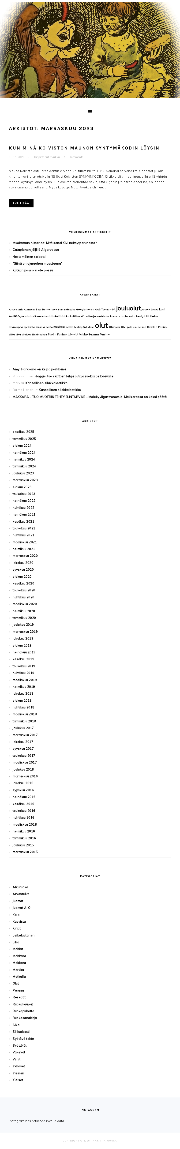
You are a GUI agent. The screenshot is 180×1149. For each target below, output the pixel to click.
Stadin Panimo (57, 334)
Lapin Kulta (128, 316)
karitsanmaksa (39, 316)
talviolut (73, 334)
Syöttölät (20, 1045)
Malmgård (80, 327)
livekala (40, 327)
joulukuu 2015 (23, 845)
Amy (16, 369)
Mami (91, 327)
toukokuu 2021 (24, 528)
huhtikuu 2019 (23, 673)
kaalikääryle (16, 316)
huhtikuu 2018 (23, 707)
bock (54, 309)
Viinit (16, 1059)
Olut (16, 983)
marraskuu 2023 (25, 480)
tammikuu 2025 (24, 439)
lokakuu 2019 (23, 638)
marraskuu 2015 (25, 852)
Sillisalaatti (21, 1031)
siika (12, 334)
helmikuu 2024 (24, 459)
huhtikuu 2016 (23, 817)
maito (49, 327)
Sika (16, 1025)
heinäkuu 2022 (24, 500)
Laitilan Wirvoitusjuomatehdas (89, 316)
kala (27, 316)
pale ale (132, 327)
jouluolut (128, 308)
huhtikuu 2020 (23, 597)
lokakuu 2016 (23, 783)
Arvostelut (21, 894)
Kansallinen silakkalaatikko (47, 383)
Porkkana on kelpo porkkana (43, 369)
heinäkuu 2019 (24, 652)
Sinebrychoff (39, 334)
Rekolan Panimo (157, 327)
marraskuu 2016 (25, 776)
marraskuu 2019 (25, 631)
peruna (142, 327)
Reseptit (19, 997)
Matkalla (19, 976)
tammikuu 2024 (24, 466)
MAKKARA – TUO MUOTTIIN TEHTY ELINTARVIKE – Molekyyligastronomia (68, 397)
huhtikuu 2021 (23, 535)
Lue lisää (21, 203)
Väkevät (19, 1052)
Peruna (18, 990)
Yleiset (18, 1080)
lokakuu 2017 (23, 742)
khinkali (54, 316)
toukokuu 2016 (24, 810)
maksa (70, 327)
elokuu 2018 (22, 700)
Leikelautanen (24, 935)
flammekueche (66, 309)
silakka (26, 334)
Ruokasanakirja (25, 1018)
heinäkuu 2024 (24, 452)
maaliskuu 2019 (25, 680)
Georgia (81, 309)
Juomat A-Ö (21, 907)
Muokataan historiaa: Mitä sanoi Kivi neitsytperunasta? (55, 243)
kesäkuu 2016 (23, 804)
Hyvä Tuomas (103, 309)
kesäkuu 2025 (23, 432)
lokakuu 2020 (23, 563)
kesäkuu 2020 (23, 583)
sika (18, 334)
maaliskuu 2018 (25, 714)
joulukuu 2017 (23, 728)
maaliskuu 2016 (25, 824)
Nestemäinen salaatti (29, 256)
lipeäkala (29, 327)
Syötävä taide (23, 1038)
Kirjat (17, 928)
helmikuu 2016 (24, 831)
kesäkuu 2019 (23, 659)
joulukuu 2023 (23, 473)
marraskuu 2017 (25, 735)
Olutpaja (114, 327)
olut (101, 325)
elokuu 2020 (22, 576)
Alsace (13, 309)
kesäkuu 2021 (23, 521)
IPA (114, 309)
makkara (59, 327)
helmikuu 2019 (24, 687)
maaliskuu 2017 (25, 762)
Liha (16, 942)
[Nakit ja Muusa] (90, 99)
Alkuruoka (20, 887)
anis (20, 309)
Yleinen (18, 1073)
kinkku (64, 316)
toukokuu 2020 (24, 590)
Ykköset (19, 1066)
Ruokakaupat (23, 1004)
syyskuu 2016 (23, 790)
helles (90, 309)
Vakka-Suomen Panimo (94, 334)
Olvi (123, 327)
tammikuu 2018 (24, 721)
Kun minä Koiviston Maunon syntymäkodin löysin (84, 148)
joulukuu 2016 (23, 769)
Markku (18, 970)
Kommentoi (77, 157)
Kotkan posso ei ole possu (33, 270)
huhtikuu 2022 (23, 507)
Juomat (18, 901)
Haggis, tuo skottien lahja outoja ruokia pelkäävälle (74, 376)
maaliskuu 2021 (25, 542)
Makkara (19, 956)
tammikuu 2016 (24, 838)
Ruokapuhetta (23, 1011)
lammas (115, 316)
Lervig (140, 316)
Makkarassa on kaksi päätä (145, 397)
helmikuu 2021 (24, 549)
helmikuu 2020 (24, 611)
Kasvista (19, 921)
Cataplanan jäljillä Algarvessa (36, 249)
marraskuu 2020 (25, 556)
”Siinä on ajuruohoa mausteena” (37, 263)
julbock (146, 309)
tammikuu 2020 (24, 618)
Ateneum (29, 309)
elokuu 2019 (22, 645)
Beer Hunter (43, 309)
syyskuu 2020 (23, 569)
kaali (162, 309)
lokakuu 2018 (23, 693)
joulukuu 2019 (23, 624)
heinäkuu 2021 (24, 514)
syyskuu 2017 (23, 748)
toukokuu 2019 (24, 666)
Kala (16, 915)
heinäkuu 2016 (24, 797)
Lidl (146, 316)
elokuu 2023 (22, 487)
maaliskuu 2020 (25, 604)
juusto (154, 309)
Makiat (18, 949)
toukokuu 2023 (24, 494)
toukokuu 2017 (24, 755)
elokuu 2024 (22, 445)
